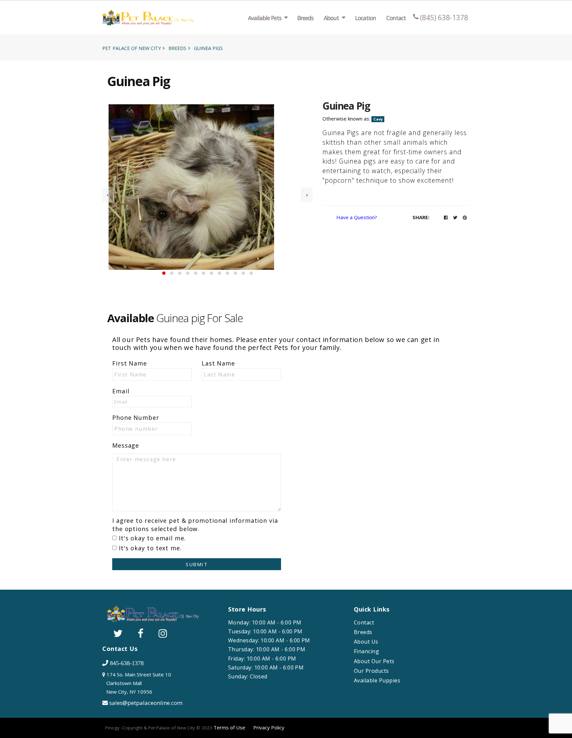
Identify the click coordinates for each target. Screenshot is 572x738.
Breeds (305, 18)
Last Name (218, 363)
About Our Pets (374, 661)
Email (120, 391)
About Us (366, 642)
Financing (366, 651)
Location (365, 18)
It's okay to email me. (152, 538)
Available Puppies (377, 680)
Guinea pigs (208, 48)
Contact (396, 18)
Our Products (371, 671)
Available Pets (264, 18)
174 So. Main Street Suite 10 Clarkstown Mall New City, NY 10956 (136, 683)
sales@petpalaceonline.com (145, 703)
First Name (129, 363)
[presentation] (108, 194)
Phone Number (135, 417)
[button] (164, 273)
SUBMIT (197, 564)
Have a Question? (356, 217)
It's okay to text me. (150, 548)
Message (125, 445)
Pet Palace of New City (131, 48)
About (331, 18)
